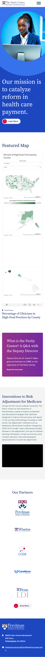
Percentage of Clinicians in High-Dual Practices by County (21, 315)
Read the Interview (15, 369)
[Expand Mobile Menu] (39, 3)
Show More (24, 606)
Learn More (13, 121)
